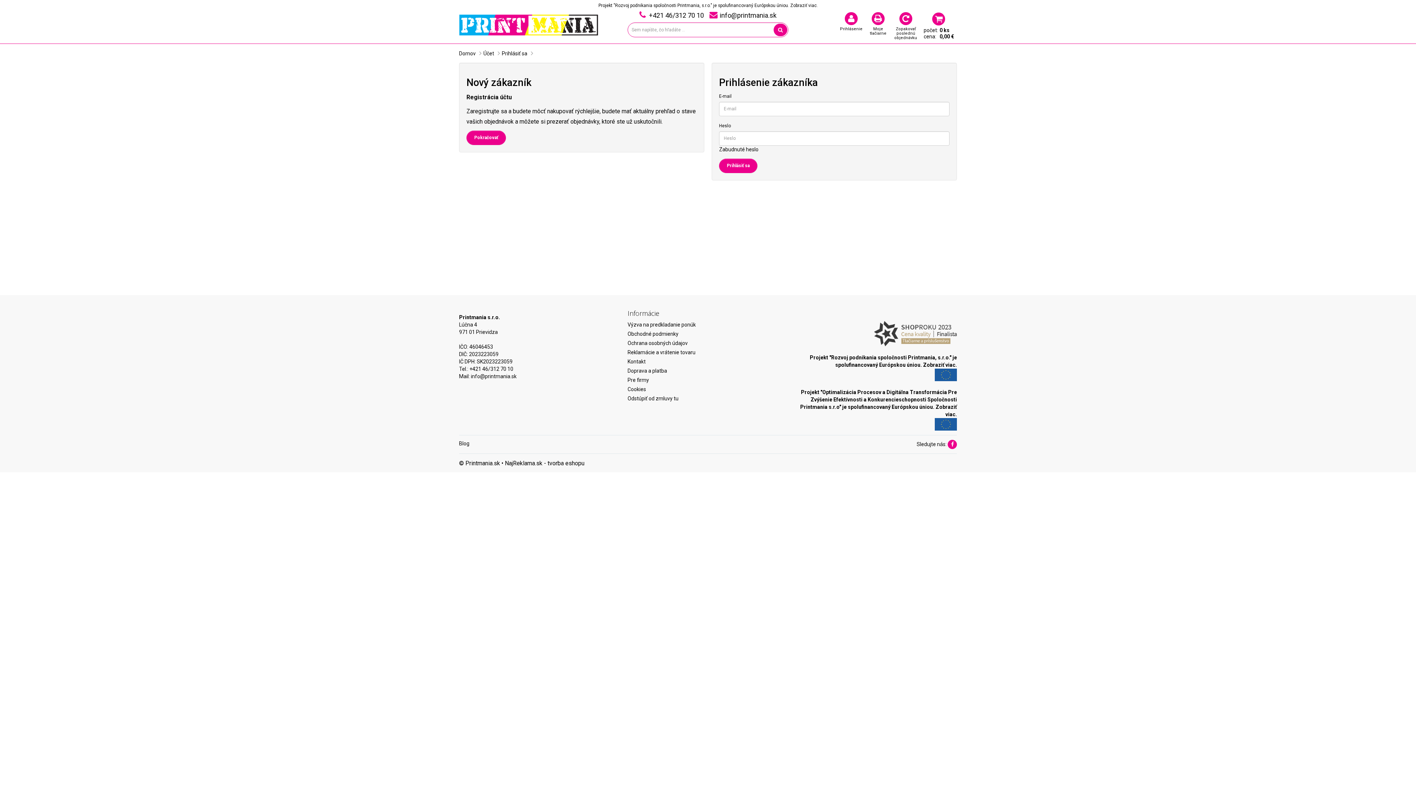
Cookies (637, 389)
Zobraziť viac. (804, 5)
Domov (467, 53)
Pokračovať (486, 137)
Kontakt (637, 362)
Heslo (725, 125)
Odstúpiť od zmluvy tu (653, 398)
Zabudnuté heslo (739, 149)
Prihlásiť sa (514, 53)
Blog (464, 443)
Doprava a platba (647, 371)
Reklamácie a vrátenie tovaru (661, 352)
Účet (488, 53)
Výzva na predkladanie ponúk (662, 325)
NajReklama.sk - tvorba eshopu (544, 463)
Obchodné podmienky (653, 334)
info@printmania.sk (494, 376)
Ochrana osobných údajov (658, 343)
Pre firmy (638, 380)
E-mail (725, 96)
